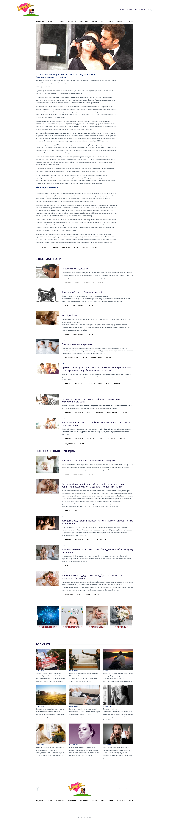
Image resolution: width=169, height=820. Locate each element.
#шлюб (84, 247)
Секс (102, 21)
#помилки (117, 383)
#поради (55, 247)
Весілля (94, 21)
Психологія (72, 21)
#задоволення (89, 282)
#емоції (44, 247)
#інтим (94, 247)
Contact (129, 9)
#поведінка (66, 247)
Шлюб (111, 21)
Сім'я (50, 21)
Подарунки (40, 21)
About (122, 9)
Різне (131, 21)
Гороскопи (60, 21)
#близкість (79, 412)
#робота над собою (72, 357)
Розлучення (121, 21)
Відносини (84, 21)
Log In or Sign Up (140, 9)
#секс (76, 247)
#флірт (79, 594)
